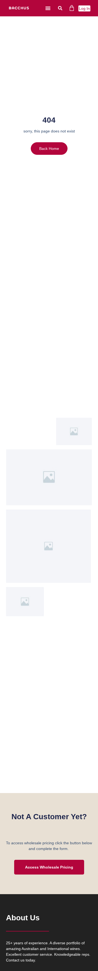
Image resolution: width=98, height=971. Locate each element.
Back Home (49, 148)
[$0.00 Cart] (72, 8)
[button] (48, 8)
